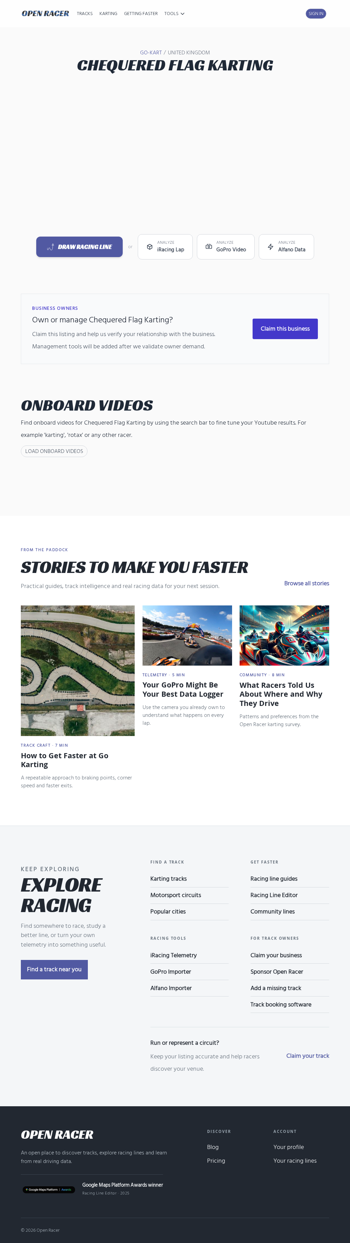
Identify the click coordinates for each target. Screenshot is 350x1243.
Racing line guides (274, 879)
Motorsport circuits (175, 895)
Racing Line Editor (274, 895)
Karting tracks (168, 879)
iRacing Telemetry (173, 955)
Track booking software (281, 1005)
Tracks (85, 13)
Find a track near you (54, 969)
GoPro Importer (170, 972)
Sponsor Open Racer (277, 972)
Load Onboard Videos (54, 451)
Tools (171, 13)
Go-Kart (151, 52)
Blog (213, 1147)
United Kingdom (189, 53)
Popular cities (168, 912)
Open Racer (57, 1134)
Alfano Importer (171, 988)
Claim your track (307, 1056)
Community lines (273, 912)
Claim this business (285, 329)
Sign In (316, 13)
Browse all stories (306, 583)
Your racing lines (295, 1161)
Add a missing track (276, 988)
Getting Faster (141, 13)
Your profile (288, 1147)
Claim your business (276, 955)
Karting (108, 13)
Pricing (216, 1161)
